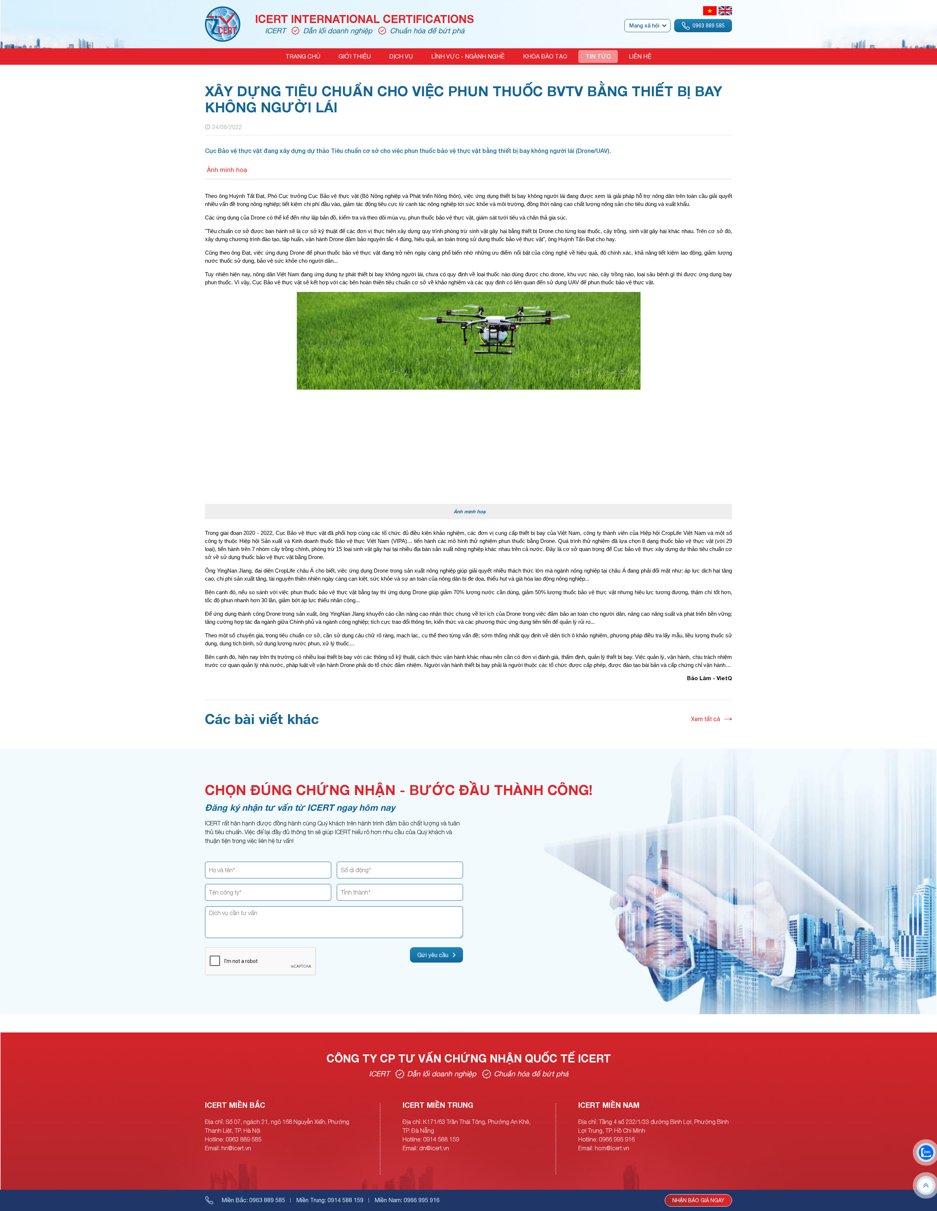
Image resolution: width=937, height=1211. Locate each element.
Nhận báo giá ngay (698, 1200)
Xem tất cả (705, 719)
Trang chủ (302, 56)
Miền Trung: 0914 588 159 (329, 1200)
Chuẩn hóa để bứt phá (427, 30)
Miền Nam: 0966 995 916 (407, 1200)
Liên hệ (640, 56)
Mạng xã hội (644, 25)
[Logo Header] (222, 10)
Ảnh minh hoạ (226, 169)
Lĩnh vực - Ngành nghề (468, 56)
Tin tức (598, 56)
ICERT (275, 30)
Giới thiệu (355, 56)
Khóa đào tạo (545, 56)
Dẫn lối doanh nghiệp (337, 30)
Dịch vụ (401, 56)
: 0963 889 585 (253, 1200)
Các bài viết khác (262, 719)
